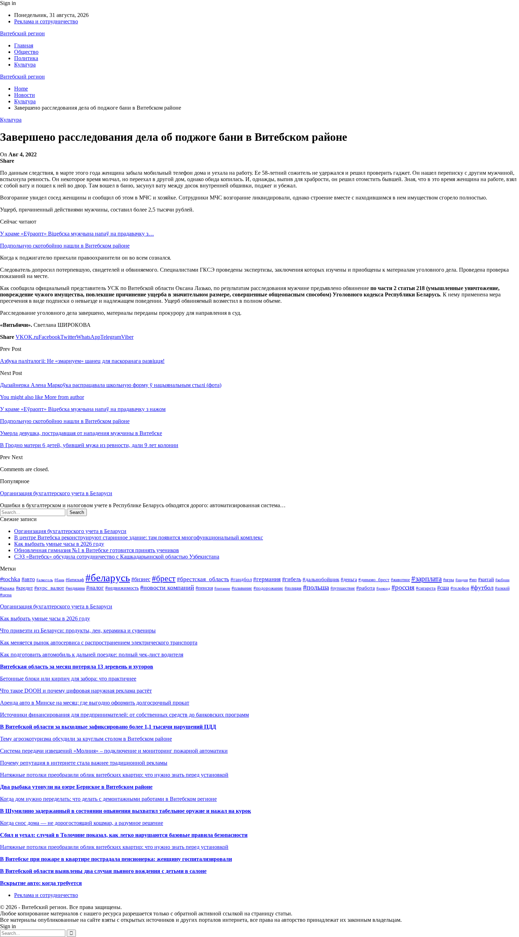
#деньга (349, 579)
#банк (59, 580)
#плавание (242, 588)
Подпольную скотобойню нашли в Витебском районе (65, 246)
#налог (95, 587)
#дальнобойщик (321, 579)
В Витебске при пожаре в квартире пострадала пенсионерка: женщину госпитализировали (116, 859)
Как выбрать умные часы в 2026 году (59, 544)
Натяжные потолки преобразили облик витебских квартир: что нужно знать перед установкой (114, 775)
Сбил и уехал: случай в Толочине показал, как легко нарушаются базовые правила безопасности (123, 835)
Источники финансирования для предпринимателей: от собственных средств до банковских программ (124, 715)
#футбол (482, 587)
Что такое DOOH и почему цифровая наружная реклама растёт (76, 691)
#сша (443, 588)
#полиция (293, 588)
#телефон (460, 588)
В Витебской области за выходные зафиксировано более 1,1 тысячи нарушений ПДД (108, 727)
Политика (26, 58)
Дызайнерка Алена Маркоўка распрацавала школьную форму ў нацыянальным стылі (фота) (110, 385)
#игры (448, 579)
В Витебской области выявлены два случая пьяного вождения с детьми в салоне (103, 871)
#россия (403, 587)
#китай (486, 579)
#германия (267, 579)
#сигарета (426, 588)
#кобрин (502, 580)
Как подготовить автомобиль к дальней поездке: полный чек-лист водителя (91, 655)
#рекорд (383, 588)
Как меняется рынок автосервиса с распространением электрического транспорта (98, 643)
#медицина (75, 588)
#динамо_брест (373, 579)
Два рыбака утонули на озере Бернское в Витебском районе (76, 787)
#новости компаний (167, 587)
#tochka (10, 579)
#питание (222, 588)
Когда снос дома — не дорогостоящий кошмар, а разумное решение (81, 823)
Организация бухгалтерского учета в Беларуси (56, 493)
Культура (25, 65)
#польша (316, 587)
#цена (6, 594)
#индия (461, 580)
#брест (163, 578)
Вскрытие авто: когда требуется (41, 883)
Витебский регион (22, 33)
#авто (28, 579)
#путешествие (342, 588)
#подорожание (268, 588)
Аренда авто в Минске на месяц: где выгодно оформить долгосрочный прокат (94, 703)
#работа (365, 588)
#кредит (24, 588)
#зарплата (426, 579)
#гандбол (241, 579)
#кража (7, 588)
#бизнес (140, 579)
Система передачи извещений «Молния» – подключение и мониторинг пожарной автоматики (114, 751)
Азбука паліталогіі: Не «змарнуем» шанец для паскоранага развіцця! (82, 361)
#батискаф (75, 580)
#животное (400, 579)
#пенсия (204, 588)
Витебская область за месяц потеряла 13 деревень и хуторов (76, 667)
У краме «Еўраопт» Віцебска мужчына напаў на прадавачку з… (77, 234)
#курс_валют (49, 588)
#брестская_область (203, 579)
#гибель (291, 579)
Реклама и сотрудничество (46, 21)
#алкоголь (44, 580)
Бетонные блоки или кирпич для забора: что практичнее (68, 679)
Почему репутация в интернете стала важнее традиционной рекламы (83, 763)
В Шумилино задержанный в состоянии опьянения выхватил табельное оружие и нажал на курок (125, 811)
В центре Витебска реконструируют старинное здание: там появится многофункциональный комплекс (138, 537)
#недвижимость (122, 588)
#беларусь (107, 577)
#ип (473, 579)
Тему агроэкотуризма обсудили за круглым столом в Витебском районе (86, 739)
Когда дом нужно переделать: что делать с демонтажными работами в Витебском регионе (108, 799)
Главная (23, 45)
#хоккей (502, 588)
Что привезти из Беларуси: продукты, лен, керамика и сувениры (78, 630)
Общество (26, 52)
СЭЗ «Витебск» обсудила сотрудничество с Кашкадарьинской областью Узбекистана (116, 557)
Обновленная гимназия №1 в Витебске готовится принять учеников (96, 550)
